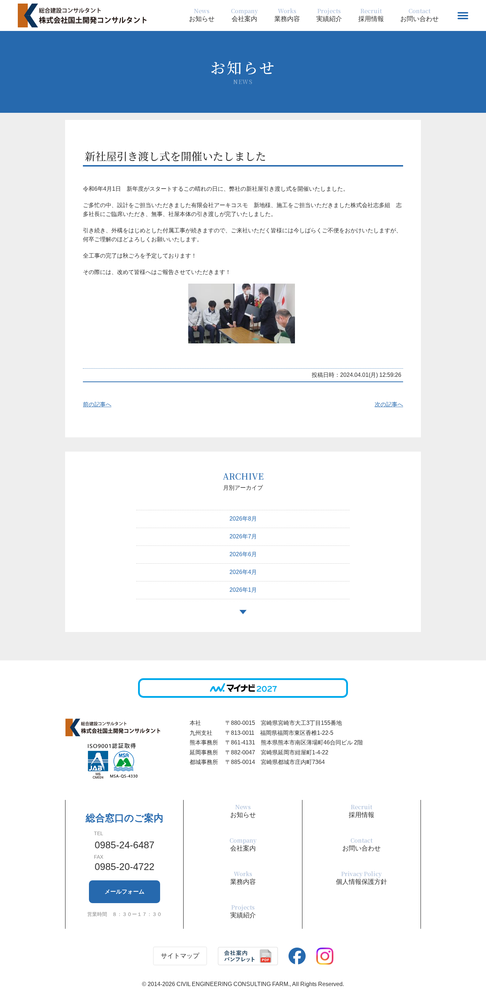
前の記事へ (97, 404)
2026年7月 (243, 536)
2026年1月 (243, 590)
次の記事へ (389, 404)
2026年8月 (243, 519)
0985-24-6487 (124, 845)
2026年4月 (243, 572)
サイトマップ (180, 955)
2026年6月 (243, 554)
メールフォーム (124, 892)
